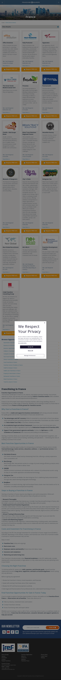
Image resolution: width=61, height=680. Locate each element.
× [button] (44, 323)
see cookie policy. (22, 343)
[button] (30, 355)
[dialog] (30, 340)
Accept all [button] (30, 347)
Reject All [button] (30, 350)
